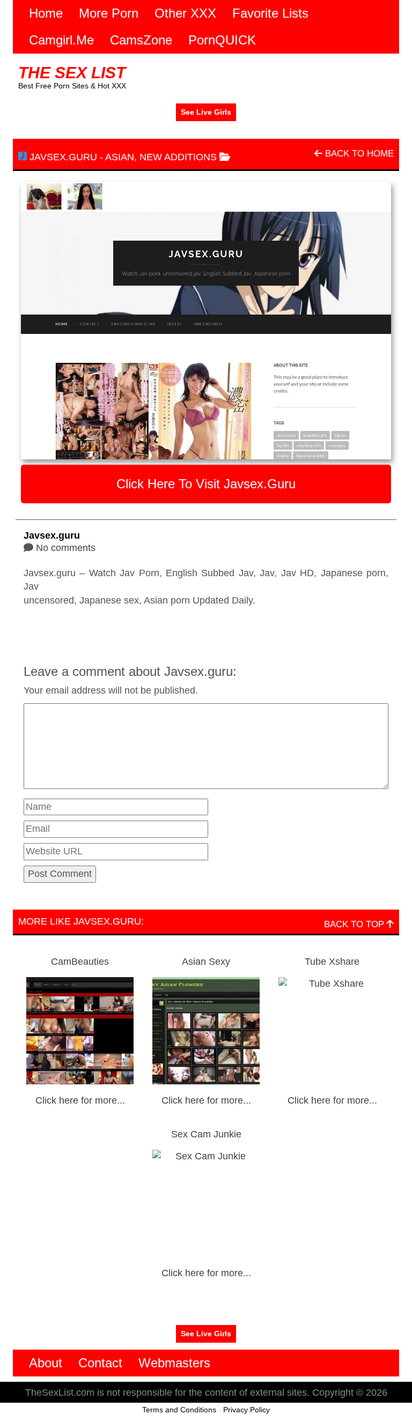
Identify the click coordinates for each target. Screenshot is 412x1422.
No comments (65, 547)
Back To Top (355, 924)
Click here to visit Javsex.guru (206, 484)
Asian (119, 157)
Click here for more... (80, 1100)
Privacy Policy (246, 1409)
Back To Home (358, 153)
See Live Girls (206, 112)
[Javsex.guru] (206, 320)
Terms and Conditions (179, 1409)
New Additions (178, 157)
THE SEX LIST (72, 72)
